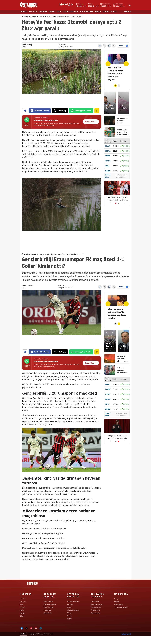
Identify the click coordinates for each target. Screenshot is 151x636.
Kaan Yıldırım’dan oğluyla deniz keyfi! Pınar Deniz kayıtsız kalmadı (117, 198)
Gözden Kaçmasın (73, 610)
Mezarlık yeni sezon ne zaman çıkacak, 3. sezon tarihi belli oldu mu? (122, 120)
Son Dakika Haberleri (121, 607)
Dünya (69, 613)
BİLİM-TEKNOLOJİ (70, 12)
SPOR (59, 12)
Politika (22, 613)
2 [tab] (118, 203)
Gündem (23, 599)
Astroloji (70, 604)
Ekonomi (23, 601)
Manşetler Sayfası (50, 604)
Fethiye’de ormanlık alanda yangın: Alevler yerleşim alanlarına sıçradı (122, 358)
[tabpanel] (117, 68)
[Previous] (108, 63)
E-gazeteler (48, 610)
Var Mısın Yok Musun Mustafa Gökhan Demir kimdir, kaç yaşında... (115, 73)
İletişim (116, 601)
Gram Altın (106, 4)
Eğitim (22, 616)
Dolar (79, 4)
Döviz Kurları (95, 601)
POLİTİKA (33, 12)
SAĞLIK (52, 12)
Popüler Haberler (73, 601)
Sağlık (22, 610)
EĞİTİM (106, 12)
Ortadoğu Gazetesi (29, 17)
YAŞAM (98, 12)
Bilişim (69, 618)
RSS (24, 634)
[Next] (126, 63)
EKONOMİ (43, 12)
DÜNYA (114, 12)
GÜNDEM (23, 12)
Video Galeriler (49, 607)
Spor (21, 604)
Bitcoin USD (119, 4)
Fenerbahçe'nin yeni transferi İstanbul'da (117, 436)
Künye (116, 599)
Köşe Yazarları (48, 601)
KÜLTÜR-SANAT (86, 12)
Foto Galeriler (95, 610)
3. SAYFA (41, 17)
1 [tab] (115, 85)
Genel (69, 616)
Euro (91, 4)
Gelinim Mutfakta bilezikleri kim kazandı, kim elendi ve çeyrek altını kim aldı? (122, 370)
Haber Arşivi (48, 613)
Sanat (69, 607)
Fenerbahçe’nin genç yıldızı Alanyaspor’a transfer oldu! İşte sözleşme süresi (122, 132)
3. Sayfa (22, 607)
